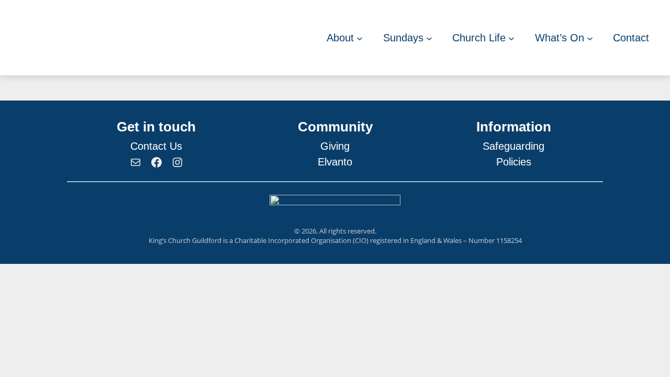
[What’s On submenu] (590, 38)
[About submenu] (359, 38)
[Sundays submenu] (429, 38)
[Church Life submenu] (511, 38)
